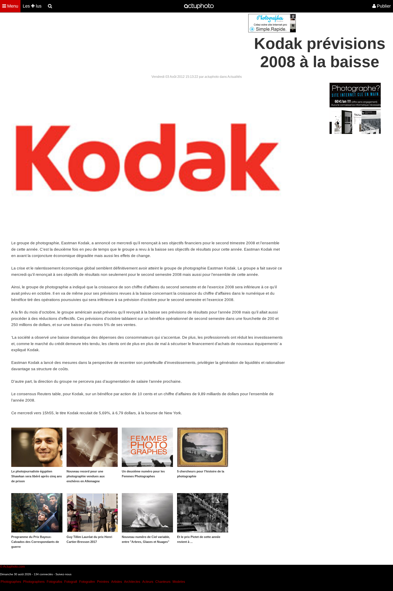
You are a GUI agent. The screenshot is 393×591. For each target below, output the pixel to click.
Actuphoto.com (14, 566)
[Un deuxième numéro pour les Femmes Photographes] (147, 447)
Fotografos (54, 581)
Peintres (103, 581)
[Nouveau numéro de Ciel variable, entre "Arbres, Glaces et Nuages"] (147, 512)
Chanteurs (163, 581)
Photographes (11, 581)
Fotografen (87, 581)
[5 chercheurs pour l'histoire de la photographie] (202, 447)
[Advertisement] (171, 42)
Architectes (132, 581)
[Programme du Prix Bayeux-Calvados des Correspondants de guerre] (36, 512)
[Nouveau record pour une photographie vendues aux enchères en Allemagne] (92, 447)
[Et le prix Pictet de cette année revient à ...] (202, 512)
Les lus (32, 6)
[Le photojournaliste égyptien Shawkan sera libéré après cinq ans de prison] (36, 447)
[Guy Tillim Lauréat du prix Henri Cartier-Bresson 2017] (92, 512)
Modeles (179, 581)
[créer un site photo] (355, 133)
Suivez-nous (63, 574)
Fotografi (70, 581)
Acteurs (147, 581)
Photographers (34, 581)
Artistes (116, 581)
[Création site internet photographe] (272, 31)
